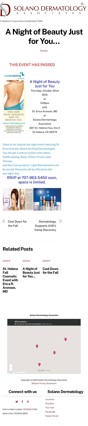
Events (44, 50)
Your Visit (49, 407)
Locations (49, 399)
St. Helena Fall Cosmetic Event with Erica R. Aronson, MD (10, 280)
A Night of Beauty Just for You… (44, 36)
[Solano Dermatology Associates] (43, 17)
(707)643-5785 (30, 409)
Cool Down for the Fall (17, 223)
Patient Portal (51, 416)
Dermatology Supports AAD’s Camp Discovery (45, 226)
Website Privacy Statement (44, 383)
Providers (49, 403)
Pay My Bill (50, 412)
